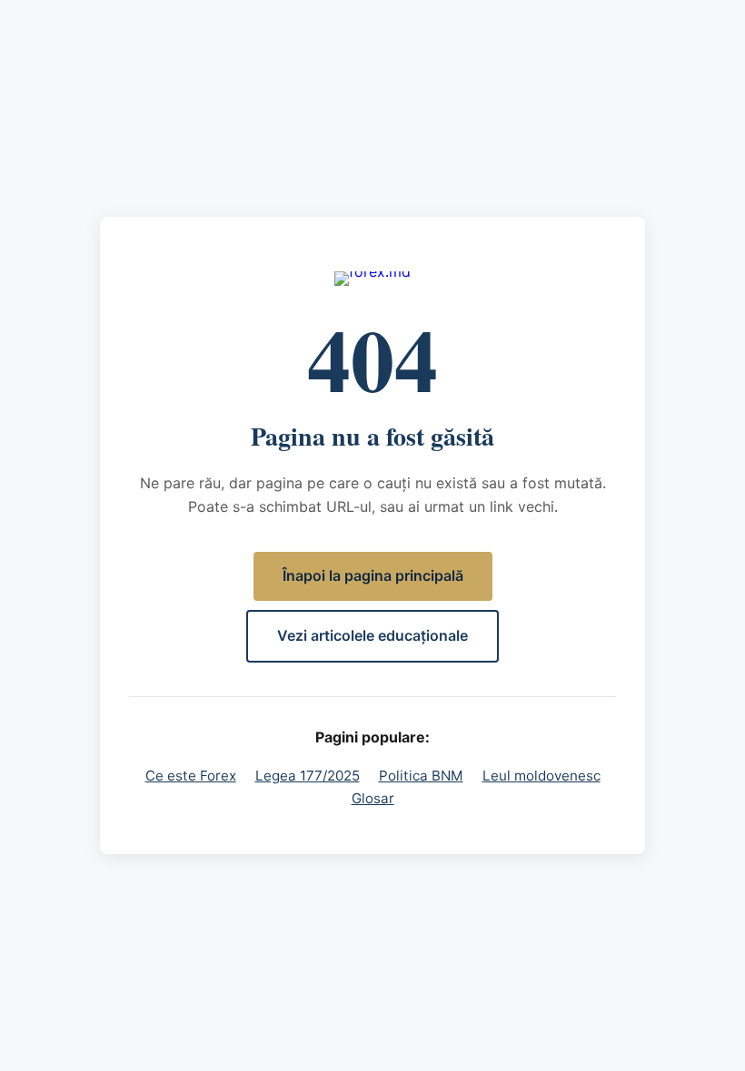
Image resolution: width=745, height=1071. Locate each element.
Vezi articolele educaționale (372, 635)
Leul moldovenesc (541, 775)
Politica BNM (421, 775)
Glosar (373, 798)
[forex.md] (372, 278)
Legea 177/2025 (307, 775)
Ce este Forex (190, 775)
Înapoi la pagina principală (373, 575)
